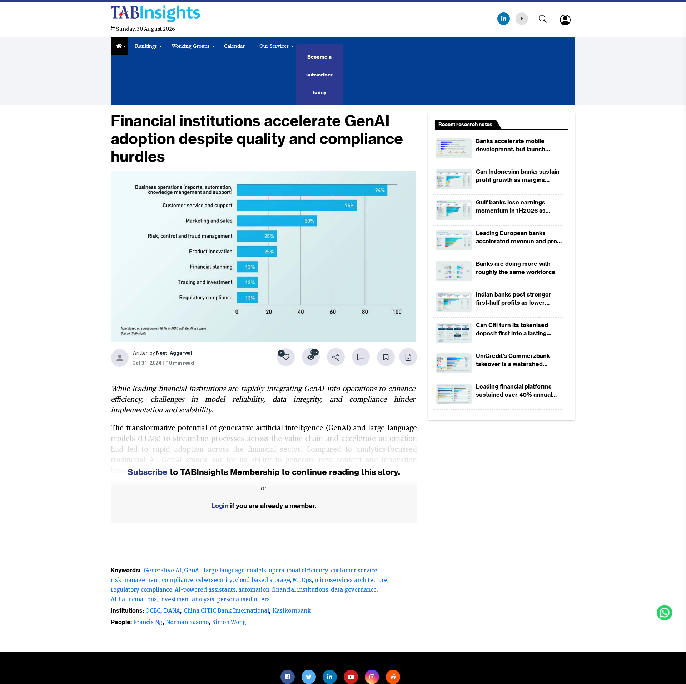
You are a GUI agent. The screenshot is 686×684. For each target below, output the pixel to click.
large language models (235, 570)
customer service (354, 570)
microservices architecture (350, 580)
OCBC (152, 610)
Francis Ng (148, 622)
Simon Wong (229, 622)
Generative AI (163, 570)
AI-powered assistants (205, 589)
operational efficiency (298, 570)
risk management (135, 580)
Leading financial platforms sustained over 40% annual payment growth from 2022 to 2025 (518, 391)
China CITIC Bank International (226, 610)
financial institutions (300, 589)
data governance (354, 589)
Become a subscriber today (319, 75)
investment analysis (186, 599)
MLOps (302, 580)
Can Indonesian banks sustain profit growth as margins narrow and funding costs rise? (519, 176)
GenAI (192, 570)
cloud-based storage (262, 580)
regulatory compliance (141, 589)
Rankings (146, 46)
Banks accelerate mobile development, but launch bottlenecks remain (510, 145)
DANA (172, 610)
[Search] (546, 17)
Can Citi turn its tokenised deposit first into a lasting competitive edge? (512, 329)
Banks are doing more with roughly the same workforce (515, 267)
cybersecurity (214, 580)
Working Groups (190, 46)
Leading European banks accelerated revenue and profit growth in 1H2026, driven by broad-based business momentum (519, 237)
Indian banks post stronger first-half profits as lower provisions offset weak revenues (513, 299)
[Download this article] (408, 357)
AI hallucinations (134, 599)
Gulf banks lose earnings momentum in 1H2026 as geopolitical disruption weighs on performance (518, 207)
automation (253, 589)
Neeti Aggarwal (174, 354)
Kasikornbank (292, 610)
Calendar (234, 46)
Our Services (274, 46)
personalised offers (243, 599)
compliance (177, 580)
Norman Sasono (187, 622)
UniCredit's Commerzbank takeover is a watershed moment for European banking (519, 360)
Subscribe (148, 472)
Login (220, 506)
